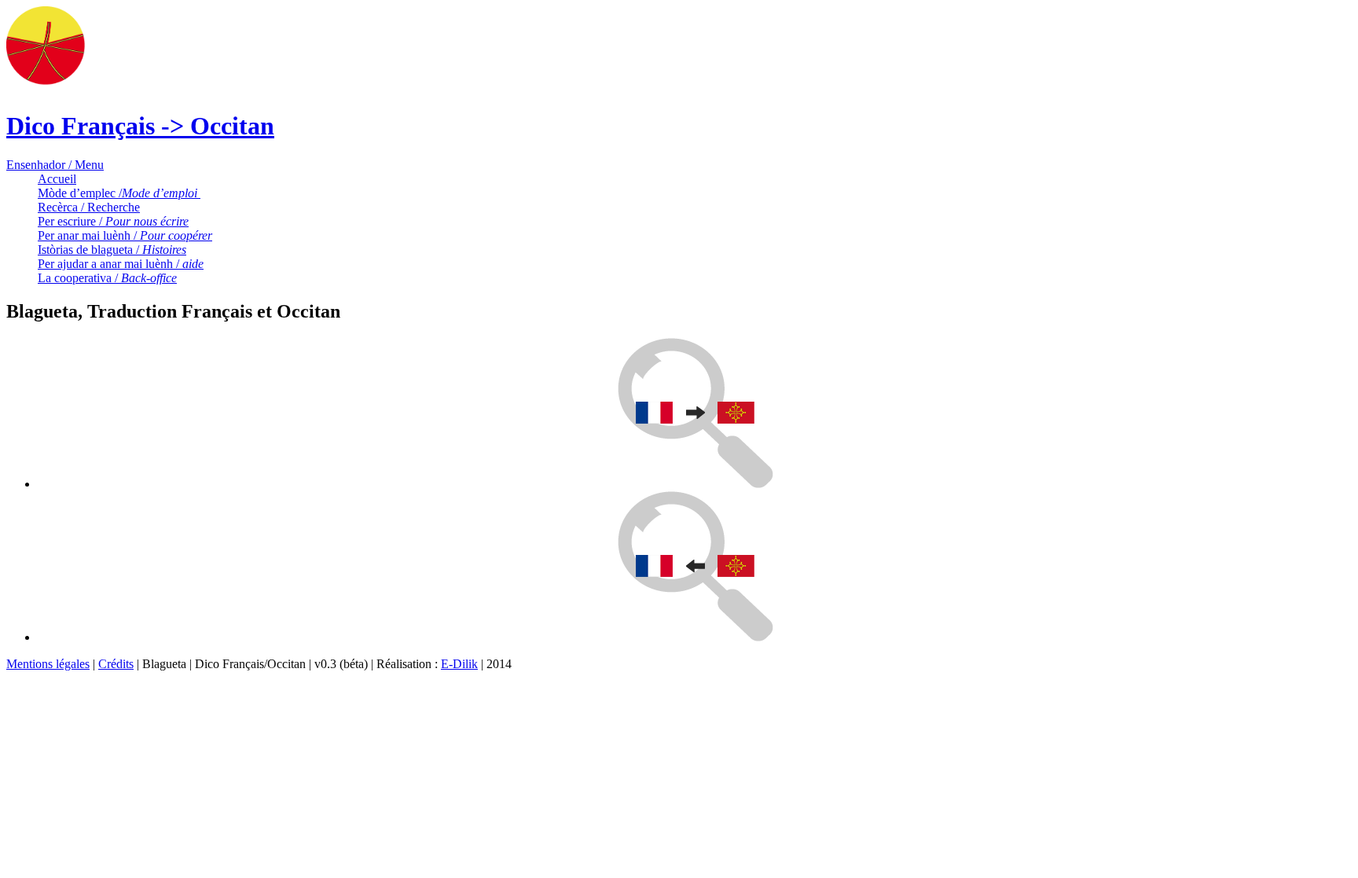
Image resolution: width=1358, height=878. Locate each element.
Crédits (116, 663)
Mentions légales (48, 663)
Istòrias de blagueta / (112, 249)
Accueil (57, 179)
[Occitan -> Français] (695, 637)
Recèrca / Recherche (89, 207)
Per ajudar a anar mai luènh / (121, 263)
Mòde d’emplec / (119, 193)
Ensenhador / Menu (55, 164)
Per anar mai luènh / (125, 235)
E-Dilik (459, 663)
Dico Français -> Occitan (140, 126)
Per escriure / (113, 221)
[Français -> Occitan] (695, 483)
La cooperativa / (107, 278)
